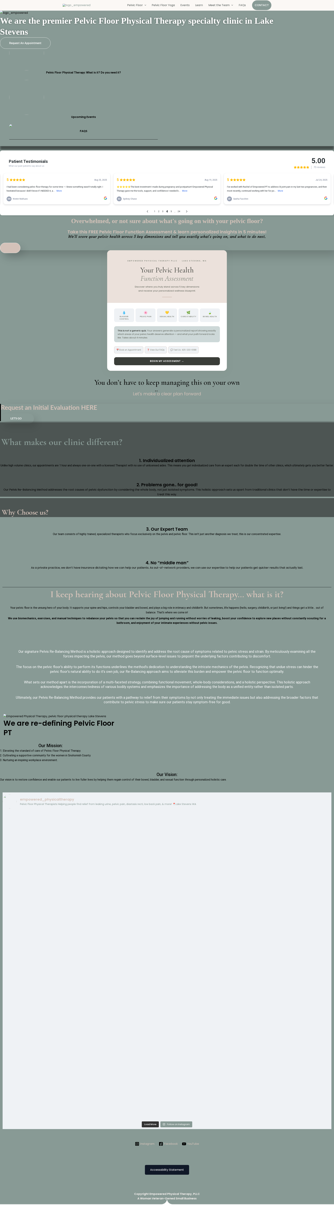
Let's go (16, 418)
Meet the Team (219, 5)
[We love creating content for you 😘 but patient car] (125, 931)
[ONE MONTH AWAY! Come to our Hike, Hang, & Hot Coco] (43, 869)
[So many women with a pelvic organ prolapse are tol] (125, 1070)
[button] (144, 5)
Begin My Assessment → (167, 361)
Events (185, 5)
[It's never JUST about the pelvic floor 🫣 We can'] (290, 881)
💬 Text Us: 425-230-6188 (183, 349)
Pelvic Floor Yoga (163, 5)
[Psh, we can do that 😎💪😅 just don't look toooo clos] (43, 1029)
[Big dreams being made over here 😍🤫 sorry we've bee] (125, 829)
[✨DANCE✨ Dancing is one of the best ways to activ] (290, 992)
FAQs (242, 5)
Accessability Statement (167, 1170)
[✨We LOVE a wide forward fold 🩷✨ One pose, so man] (208, 992)
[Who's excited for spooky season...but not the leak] (208, 831)
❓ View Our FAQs (156, 349)
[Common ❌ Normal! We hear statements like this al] (208, 885)
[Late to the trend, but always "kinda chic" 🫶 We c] (125, 862)
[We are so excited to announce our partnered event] (43, 942)
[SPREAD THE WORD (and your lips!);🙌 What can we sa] (290, 933)
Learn (199, 5)
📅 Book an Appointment (128, 349)
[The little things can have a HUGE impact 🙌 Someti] (290, 1038)
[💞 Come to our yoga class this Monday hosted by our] (43, 829)
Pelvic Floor (135, 5)
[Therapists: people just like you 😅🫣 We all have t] (290, 822)
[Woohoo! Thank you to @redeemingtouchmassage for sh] (208, 1031)
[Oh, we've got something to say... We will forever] (125, 981)
